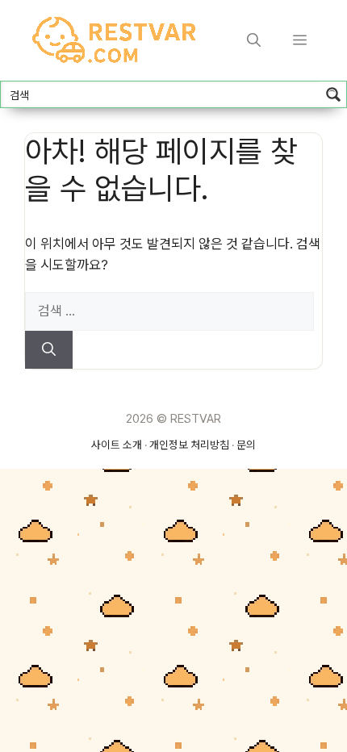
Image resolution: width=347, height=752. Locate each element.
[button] (254, 40)
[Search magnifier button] (333, 94)
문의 (246, 444)
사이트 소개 (116, 444)
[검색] (49, 350)
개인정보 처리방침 (189, 444)
